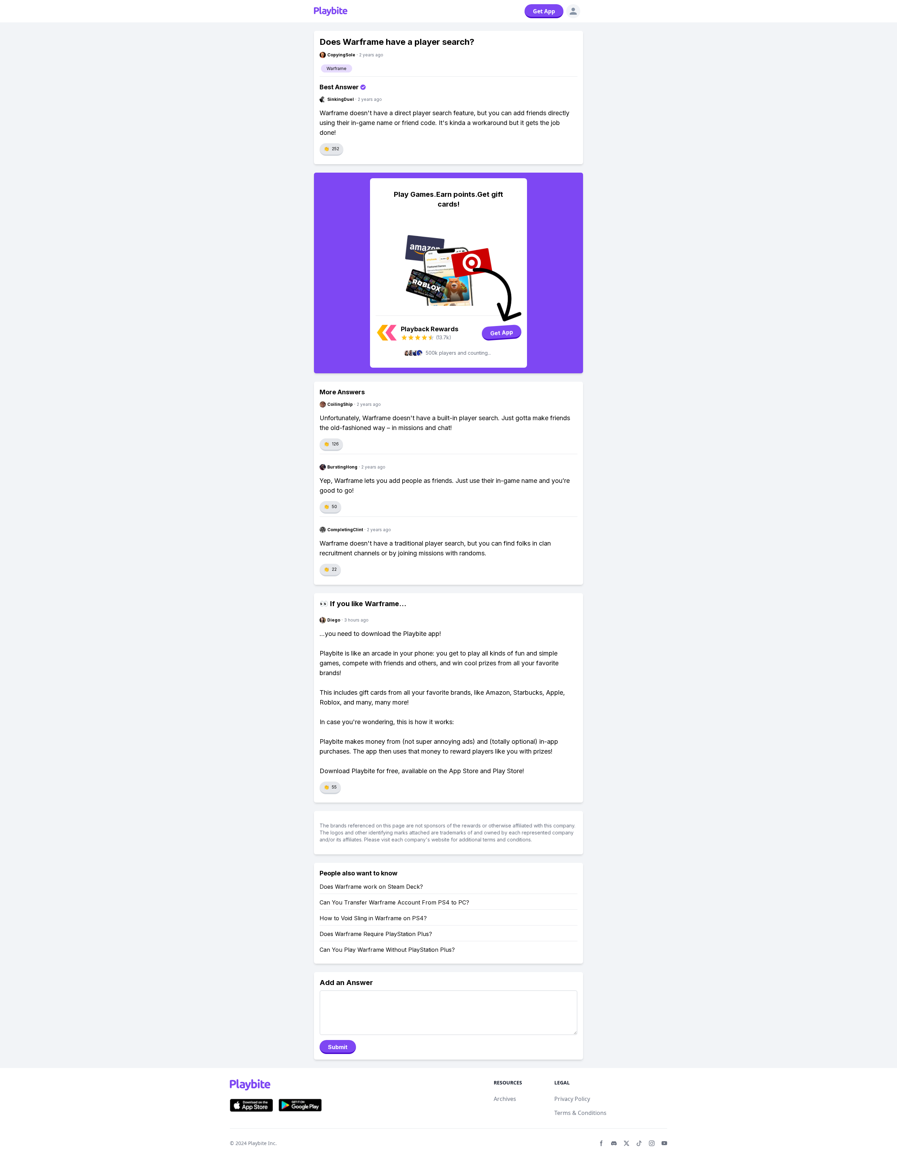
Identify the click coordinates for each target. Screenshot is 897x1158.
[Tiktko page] (639, 1143)
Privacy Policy (572, 1099)
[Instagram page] (652, 1143)
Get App (544, 11)
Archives (505, 1099)
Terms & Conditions (580, 1113)
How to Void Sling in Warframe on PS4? (373, 918)
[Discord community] (614, 1143)
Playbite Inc (261, 1143)
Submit (338, 1046)
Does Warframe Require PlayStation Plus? (376, 933)
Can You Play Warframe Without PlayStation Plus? (387, 949)
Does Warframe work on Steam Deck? (371, 886)
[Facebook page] (601, 1143)
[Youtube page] (664, 1143)
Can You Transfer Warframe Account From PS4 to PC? (394, 902)
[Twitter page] (626, 1143)
